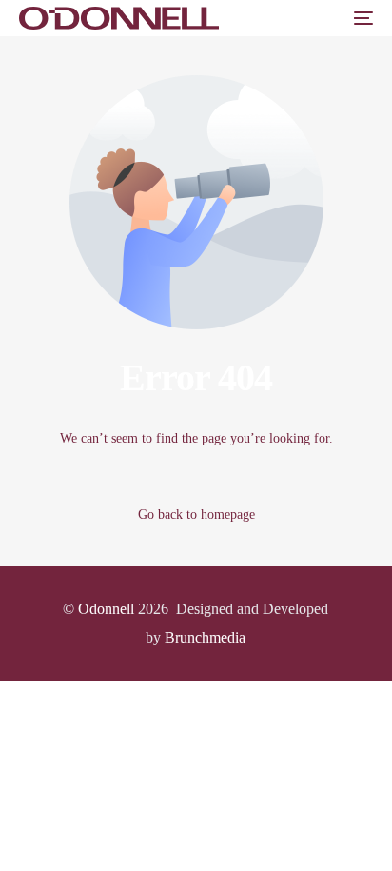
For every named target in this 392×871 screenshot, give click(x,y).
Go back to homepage (196, 514)
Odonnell (106, 609)
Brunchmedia (205, 637)
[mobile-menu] (361, 18)
